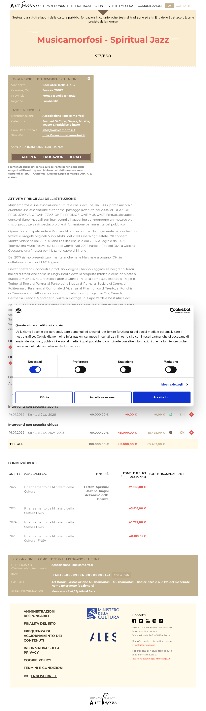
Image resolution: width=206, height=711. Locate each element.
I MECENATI (127, 6)
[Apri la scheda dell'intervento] (191, 414)
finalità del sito (40, 623)
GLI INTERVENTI (106, 6)
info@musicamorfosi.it (58, 130)
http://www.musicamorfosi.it (63, 135)
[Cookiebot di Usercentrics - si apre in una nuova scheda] (173, 311)
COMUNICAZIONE (150, 6)
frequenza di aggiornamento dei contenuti (43, 635)
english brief (44, 676)
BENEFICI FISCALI (79, 6)
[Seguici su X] (141, 621)
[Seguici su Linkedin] (161, 621)
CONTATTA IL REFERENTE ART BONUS (37, 147)
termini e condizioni (43, 668)
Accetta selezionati (103, 397)
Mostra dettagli (172, 384)
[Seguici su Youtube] (148, 621)
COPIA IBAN (121, 575)
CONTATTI (183, 6)
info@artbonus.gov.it (143, 644)
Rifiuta (44, 397)
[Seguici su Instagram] (154, 621)
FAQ (169, 6)
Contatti (139, 615)
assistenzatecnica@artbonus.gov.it (151, 658)
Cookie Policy (37, 660)
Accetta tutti (161, 397)
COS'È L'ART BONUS (50, 6)
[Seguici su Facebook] (134, 621)
